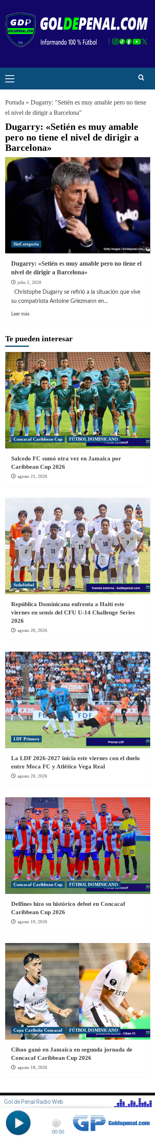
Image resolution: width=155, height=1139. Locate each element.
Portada (14, 102)
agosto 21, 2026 (32, 476)
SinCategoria (26, 243)
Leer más (20, 314)
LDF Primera (26, 738)
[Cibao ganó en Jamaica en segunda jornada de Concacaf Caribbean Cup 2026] (77, 991)
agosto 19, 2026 (32, 921)
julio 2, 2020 (29, 282)
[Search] (141, 78)
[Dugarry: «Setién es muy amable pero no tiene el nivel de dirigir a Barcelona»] (77, 205)
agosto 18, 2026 (32, 1067)
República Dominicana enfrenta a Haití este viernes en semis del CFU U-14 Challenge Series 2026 (73, 612)
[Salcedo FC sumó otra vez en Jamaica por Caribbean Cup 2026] (77, 400)
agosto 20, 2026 (32, 630)
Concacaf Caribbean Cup (38, 439)
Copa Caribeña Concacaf (38, 1030)
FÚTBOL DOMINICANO (93, 439)
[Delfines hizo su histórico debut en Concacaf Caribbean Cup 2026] (77, 845)
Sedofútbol (24, 584)
